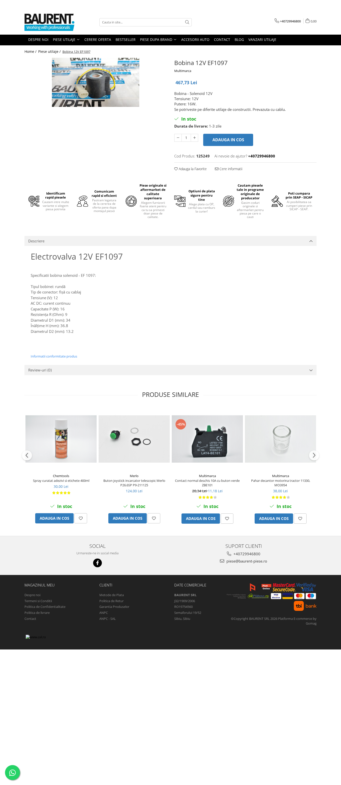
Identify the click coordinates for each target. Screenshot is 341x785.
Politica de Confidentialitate (44, 606)
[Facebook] (97, 563)
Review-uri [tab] (40, 369)
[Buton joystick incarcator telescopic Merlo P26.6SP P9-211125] (134, 439)
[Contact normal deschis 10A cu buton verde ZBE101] (207, 439)
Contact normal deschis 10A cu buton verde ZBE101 (207, 482)
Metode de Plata (111, 595)
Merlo (134, 476)
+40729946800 (246, 553)
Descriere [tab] (36, 240)
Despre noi (32, 595)
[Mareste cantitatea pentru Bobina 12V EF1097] (194, 138)
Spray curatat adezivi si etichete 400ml (61, 480)
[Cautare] (187, 22)
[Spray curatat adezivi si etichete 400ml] (61, 439)
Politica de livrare (37, 612)
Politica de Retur (111, 601)
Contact (30, 618)
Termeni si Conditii (38, 601)
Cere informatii (230, 168)
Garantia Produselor (114, 606)
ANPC (103, 612)
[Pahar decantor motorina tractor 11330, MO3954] (280, 439)
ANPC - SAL (107, 618)
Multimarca (182, 71)
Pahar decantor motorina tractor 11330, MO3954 (280, 482)
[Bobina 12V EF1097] (95, 82)
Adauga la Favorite (192, 168)
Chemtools (61, 476)
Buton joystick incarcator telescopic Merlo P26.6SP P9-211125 (134, 482)
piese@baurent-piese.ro (246, 561)
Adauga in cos (228, 140)
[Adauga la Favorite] (80, 518)
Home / (30, 51)
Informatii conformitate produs (54, 356)
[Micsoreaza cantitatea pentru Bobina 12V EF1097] (178, 138)
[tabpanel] (95, 82)
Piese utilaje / (50, 51)
